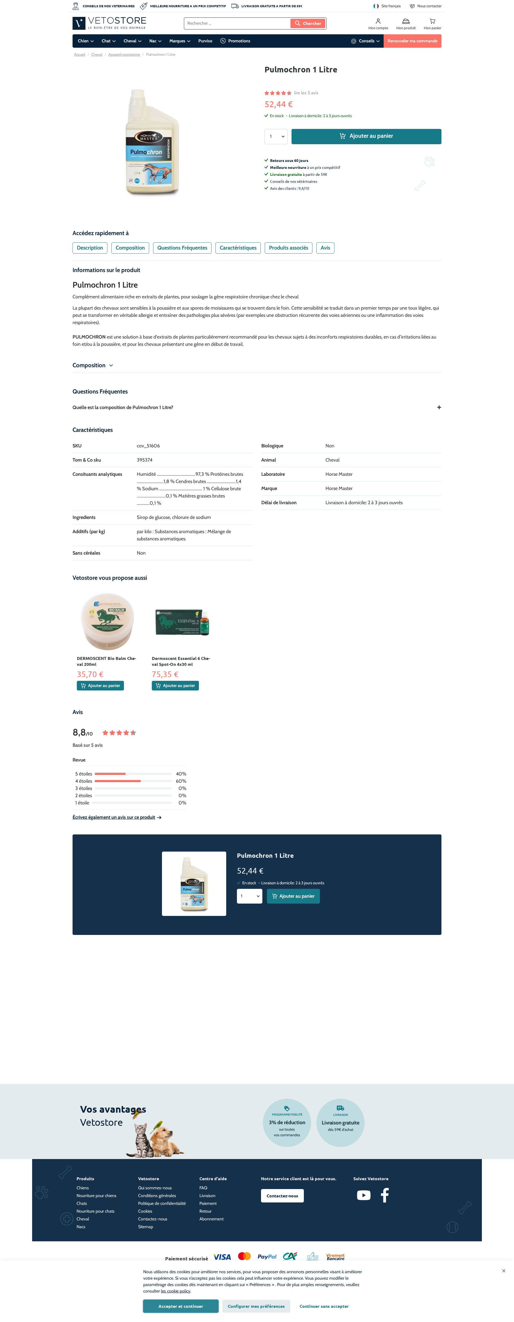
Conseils (367, 40)
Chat (106, 40)
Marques (177, 40)
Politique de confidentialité (162, 1203)
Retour (205, 1211)
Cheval (130, 40)
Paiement (208, 1203)
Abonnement (211, 1218)
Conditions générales (157, 1195)
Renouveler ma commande (412, 40)
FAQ (203, 1187)
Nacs (81, 1226)
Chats (82, 1203)
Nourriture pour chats (96, 1211)
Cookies (145, 1211)
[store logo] (109, 23)
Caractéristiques (238, 247)
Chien (83, 40)
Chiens (83, 1187)
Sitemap (145, 1226)
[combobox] (255, 23)
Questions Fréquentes (182, 247)
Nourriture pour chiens (96, 1195)
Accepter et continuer (180, 1306)
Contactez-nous (152, 1218)
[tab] (90, 248)
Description (90, 247)
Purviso (205, 40)
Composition (130, 247)
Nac (152, 40)
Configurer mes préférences (256, 1306)
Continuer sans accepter (324, 1306)
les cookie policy (175, 1291)
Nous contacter (429, 5)
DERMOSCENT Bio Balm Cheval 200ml (106, 661)
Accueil (79, 54)
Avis (325, 247)
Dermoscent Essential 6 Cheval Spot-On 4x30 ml (181, 661)
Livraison (340, 1115)
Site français (391, 5)
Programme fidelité (287, 1114)
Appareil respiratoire (124, 54)
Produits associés (288, 247)
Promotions (239, 40)
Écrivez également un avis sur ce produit (114, 817)
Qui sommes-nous (155, 1187)
